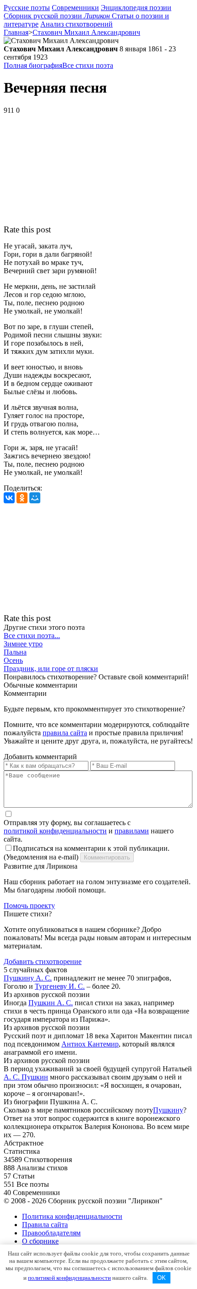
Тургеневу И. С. (60, 986)
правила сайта (65, 733)
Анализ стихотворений (76, 24)
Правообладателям (51, 1233)
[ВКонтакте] (9, 497)
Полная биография (33, 65)
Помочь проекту (29, 905)
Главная (16, 32)
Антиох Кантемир (90, 1044)
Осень (13, 660)
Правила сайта (45, 1224)
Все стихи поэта (87, 65)
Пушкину (168, 1110)
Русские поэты (27, 7)
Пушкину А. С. (28, 978)
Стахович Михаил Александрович (86, 32)
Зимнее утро (23, 644)
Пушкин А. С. (50, 1003)
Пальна (15, 652)
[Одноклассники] (21, 497)
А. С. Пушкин (26, 1077)
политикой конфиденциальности (55, 831)
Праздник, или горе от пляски (51, 668)
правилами (132, 831)
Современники (75, 7)
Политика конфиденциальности (72, 1216)
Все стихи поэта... (32, 635)
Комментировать (107, 857)
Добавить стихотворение (43, 961)
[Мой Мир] (34, 497)
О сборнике (40, 1241)
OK (161, 1277)
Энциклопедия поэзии (136, 7)
